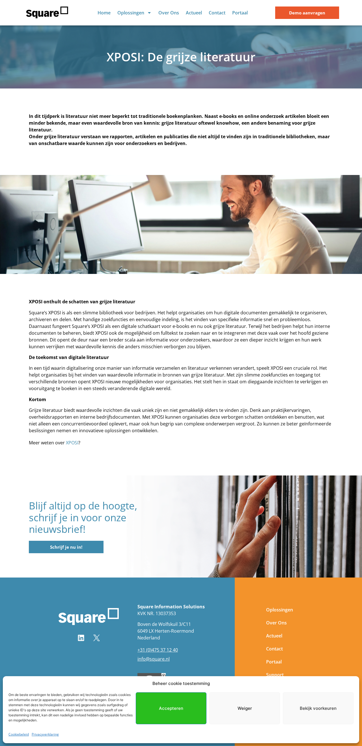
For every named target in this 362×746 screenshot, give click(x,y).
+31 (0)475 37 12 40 (157, 650)
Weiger (245, 708)
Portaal (240, 13)
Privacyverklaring (45, 734)
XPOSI (72, 443)
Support (275, 675)
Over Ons (168, 13)
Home (104, 13)
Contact (217, 13)
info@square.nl (153, 659)
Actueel (194, 13)
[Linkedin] (81, 638)
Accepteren (171, 708)
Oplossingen (130, 13)
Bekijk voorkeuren (318, 708)
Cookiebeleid (18, 734)
